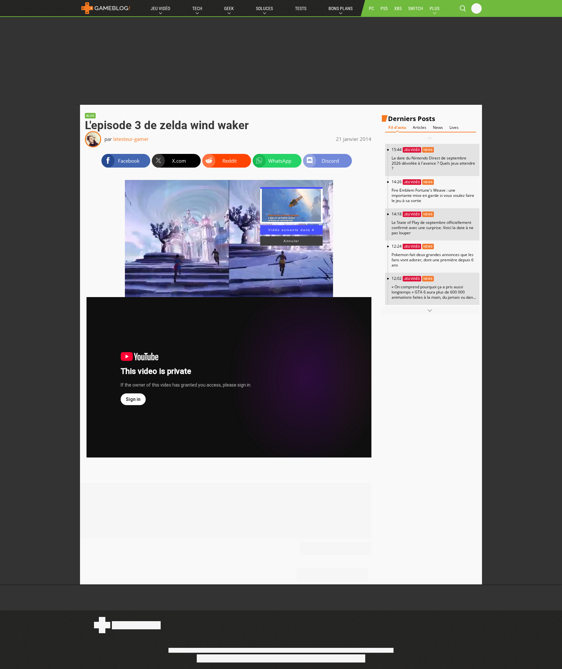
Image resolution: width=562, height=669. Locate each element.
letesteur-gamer (131, 139)
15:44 (433, 159)
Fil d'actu (397, 127)
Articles (419, 127)
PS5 (384, 8)
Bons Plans (340, 8)
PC (371, 8)
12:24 (433, 255)
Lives (454, 127)
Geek (229, 8)
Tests (300, 8)
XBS (398, 8)
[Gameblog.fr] (105, 8)
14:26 (433, 191)
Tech (197, 8)
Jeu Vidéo (160, 8)
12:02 (433, 290)
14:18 (433, 223)
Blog (90, 115)
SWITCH (415, 8)
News (438, 127)
